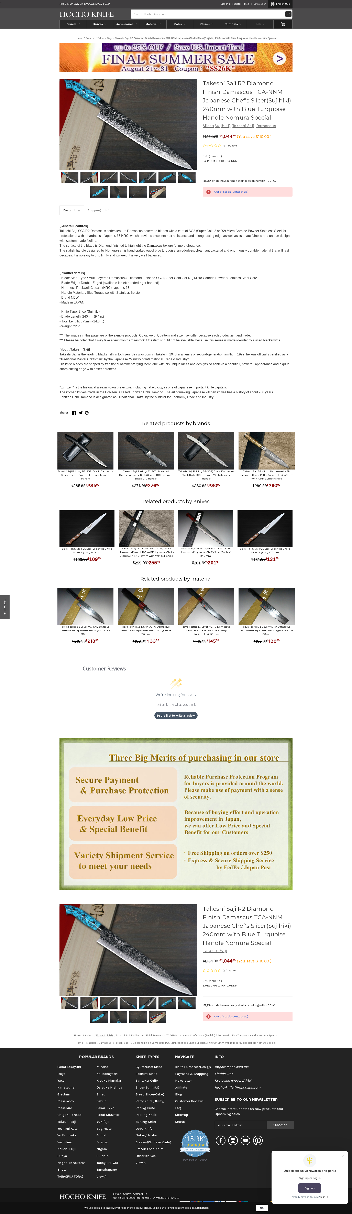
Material (151, 24)
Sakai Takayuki (69, 1067)
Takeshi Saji (243, 125)
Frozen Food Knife (150, 1149)
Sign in (224, 3)
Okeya (62, 1156)
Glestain (63, 1094)
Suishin (103, 1156)
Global (101, 1135)
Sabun (102, 1101)
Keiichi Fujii (66, 1149)
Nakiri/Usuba (146, 1135)
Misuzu (102, 1142)
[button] (5, 607)
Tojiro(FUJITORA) (70, 1176)
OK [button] (262, 1207)
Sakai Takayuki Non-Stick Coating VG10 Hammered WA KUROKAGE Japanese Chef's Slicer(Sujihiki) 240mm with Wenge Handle (146, 552)
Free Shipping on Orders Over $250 (84, 3)
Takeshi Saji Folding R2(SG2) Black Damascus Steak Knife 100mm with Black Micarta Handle (85, 475)
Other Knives (146, 1156)
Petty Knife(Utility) (150, 1101)
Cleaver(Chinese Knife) (153, 1142)
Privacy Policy (122, 1194)
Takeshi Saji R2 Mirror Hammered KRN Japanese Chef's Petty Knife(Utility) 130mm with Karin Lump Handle (266, 475)
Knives (98, 24)
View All (103, 1176)
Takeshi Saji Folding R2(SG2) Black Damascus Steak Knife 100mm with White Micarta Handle (206, 475)
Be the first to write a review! (176, 715)
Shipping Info (97, 210)
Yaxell (62, 1080)
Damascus (266, 125)
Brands (71, 24)
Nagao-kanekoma (71, 1163)
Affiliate (181, 1087)
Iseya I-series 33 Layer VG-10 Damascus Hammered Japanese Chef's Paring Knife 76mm (146, 630)
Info (258, 24)
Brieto (62, 1169)
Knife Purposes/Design (193, 1067)
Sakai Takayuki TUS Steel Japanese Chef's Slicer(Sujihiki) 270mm (265, 550)
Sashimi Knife (146, 1074)
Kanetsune (66, 1087)
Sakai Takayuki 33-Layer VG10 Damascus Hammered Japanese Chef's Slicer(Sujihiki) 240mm (205, 552)
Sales (178, 24)
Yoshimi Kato (67, 1128)
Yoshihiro (64, 1142)
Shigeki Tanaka (69, 1115)
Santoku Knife (147, 1080)
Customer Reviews (189, 1101)
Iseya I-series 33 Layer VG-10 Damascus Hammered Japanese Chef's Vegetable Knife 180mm (266, 630)
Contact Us (140, 1194)
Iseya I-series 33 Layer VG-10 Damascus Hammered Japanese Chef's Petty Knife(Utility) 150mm (206, 630)
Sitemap (181, 1115)
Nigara (102, 1149)
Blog (246, 3)
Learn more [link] (202, 1207)
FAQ (178, 1108)
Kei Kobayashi (107, 1074)
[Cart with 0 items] (283, 24)
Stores (205, 24)
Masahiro (64, 1108)
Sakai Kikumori (108, 1115)
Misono (102, 1067)
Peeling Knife (146, 1115)
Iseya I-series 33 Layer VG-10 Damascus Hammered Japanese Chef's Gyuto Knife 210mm (85, 630)
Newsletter (259, 3)
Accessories (124, 24)
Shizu (101, 1094)
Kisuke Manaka (109, 1080)
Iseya (61, 1074)
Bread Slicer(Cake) (150, 1094)
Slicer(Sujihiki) (216, 125)
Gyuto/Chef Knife (149, 1067)
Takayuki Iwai (107, 1163)
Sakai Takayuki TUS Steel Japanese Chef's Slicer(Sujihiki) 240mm (87, 550)
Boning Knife (146, 1122)
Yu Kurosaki (66, 1135)
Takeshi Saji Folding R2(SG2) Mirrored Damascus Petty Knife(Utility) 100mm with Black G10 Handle (146, 475)
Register (236, 3)
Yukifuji (103, 1122)
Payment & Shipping (191, 1074)
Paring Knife (145, 1108)
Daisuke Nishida (109, 1087)
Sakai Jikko (105, 1108)
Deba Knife (144, 1128)
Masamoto (65, 1101)
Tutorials (232, 24)
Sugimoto (104, 1128)
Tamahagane (107, 1169)
